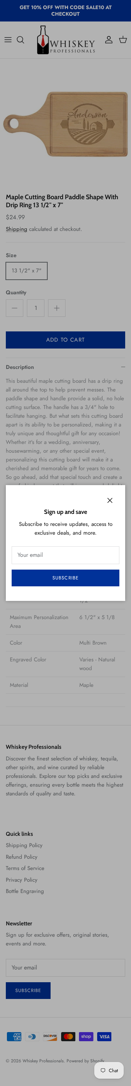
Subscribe (65, 577)
